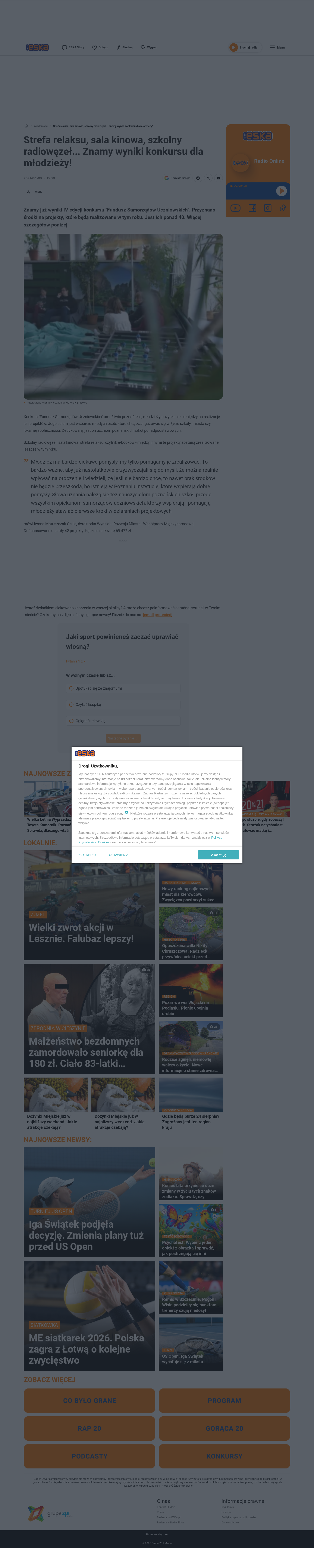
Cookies (104, 842)
